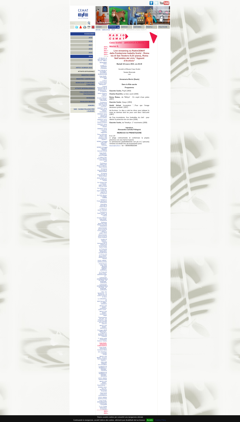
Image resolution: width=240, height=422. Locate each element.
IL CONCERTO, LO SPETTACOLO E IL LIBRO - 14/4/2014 (102, 301)
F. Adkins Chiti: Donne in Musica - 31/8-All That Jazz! (102, 159)
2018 (90, 41)
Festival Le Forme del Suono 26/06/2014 (102, 201)
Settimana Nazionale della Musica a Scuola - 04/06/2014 (102, 224)
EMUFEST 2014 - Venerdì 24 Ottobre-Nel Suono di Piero (102, 115)
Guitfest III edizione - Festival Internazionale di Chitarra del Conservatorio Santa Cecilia (102, 243)
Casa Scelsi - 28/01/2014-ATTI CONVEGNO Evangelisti (102, 402)
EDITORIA (137, 27)
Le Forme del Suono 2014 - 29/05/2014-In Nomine (103, 256)
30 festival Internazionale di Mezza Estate (102, 170)
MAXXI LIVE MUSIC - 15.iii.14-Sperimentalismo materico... (102, 358)
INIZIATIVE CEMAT (88, 75)
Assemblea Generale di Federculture (103, 205)
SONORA (91, 105)
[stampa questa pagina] (89, 27)
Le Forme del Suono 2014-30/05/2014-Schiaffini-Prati (103, 250)
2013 (90, 60)
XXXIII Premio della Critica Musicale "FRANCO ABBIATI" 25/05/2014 (103, 267)
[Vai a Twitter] (156, 3)
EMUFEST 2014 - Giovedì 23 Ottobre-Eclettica (102, 121)
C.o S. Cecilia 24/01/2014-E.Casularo (103, 408)
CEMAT (99, 27)
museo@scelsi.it (114, 146)
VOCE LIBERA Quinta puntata (102, 398)
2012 (90, 64)
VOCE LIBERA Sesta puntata (102, 379)
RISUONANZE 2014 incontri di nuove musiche (102, 236)
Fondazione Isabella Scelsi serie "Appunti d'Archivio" (103, 104)
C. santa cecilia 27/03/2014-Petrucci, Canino (102, 340)
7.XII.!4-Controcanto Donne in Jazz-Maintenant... (102, 82)
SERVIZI (124, 27)
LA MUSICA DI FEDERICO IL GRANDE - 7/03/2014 (103, 368)
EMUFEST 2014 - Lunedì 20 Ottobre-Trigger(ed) (102, 130)
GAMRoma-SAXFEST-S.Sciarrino (103, 67)
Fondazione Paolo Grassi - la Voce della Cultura (102, 213)
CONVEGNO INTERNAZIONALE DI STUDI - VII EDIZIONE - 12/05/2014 (102, 287)
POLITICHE (163, 27)
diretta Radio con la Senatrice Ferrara (102, 179)
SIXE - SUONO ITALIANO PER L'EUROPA (84, 110)
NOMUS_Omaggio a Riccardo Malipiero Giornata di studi (102, 149)
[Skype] (76, 27)
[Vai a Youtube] (164, 3)
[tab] (108, 47)
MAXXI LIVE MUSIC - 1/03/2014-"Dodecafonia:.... (102, 383)
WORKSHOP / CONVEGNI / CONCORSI (85, 83)
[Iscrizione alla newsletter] (84, 27)
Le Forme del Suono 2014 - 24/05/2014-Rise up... (102, 273)
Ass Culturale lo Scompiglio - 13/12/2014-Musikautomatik (102, 72)
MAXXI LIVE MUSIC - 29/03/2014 (103, 327)
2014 (113, 30)
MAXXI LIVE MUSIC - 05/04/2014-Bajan (103, 313)
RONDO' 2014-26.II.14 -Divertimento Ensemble (102, 389)
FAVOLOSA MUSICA (87, 101)
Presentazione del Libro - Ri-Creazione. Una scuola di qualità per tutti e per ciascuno (102, 320)
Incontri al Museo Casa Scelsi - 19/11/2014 (102, 99)
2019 (90, 37)
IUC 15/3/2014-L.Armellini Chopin (102, 353)
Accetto (150, 420)
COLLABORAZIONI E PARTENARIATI (87, 93)
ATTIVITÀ (112, 27)
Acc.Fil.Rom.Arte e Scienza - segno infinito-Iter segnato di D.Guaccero (102, 191)
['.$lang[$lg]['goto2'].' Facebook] (151, 3)
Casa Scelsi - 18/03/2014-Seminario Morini (102, 349)
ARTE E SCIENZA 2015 (84, 67)
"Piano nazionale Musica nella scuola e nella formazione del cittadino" (102, 137)
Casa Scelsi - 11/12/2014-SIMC (103, 77)
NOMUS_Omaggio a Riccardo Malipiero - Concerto (102, 143)
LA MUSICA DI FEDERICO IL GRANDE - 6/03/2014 (103, 374)
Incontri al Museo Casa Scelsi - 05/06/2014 (102, 219)
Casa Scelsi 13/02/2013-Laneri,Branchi (102, 394)
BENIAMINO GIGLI (103, 63)
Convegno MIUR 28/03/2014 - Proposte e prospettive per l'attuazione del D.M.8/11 (102, 333)
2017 (90, 45)
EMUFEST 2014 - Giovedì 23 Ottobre (102, 125)
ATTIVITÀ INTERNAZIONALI (84, 88)
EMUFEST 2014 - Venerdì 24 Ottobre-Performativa (102, 110)
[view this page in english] (93, 27)
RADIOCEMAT (89, 34)
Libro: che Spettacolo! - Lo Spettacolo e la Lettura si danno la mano (102, 294)
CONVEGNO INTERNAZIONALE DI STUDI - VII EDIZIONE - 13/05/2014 (102, 280)
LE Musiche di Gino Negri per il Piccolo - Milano (102, 59)
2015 (90, 52)
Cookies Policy (160, 420)
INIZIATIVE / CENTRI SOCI (85, 79)
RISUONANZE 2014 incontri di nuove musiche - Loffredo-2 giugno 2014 (102, 230)
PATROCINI (90, 98)
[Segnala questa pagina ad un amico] (80, 27)
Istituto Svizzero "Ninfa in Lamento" (102, 95)
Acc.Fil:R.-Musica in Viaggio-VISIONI (102, 196)
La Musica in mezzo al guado (102, 209)
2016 (90, 49)
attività (98, 30)
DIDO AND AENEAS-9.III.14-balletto (102, 363)
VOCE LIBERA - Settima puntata (102, 261)
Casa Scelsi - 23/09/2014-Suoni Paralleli (103, 154)
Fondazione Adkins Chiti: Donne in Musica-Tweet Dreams (102, 165)
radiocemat (106, 30)
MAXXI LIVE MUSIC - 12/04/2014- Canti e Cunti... (102, 307)
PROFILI (149, 27)
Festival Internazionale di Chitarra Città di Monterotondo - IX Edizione (102, 89)
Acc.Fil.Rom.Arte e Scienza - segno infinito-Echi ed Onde (102, 184)
